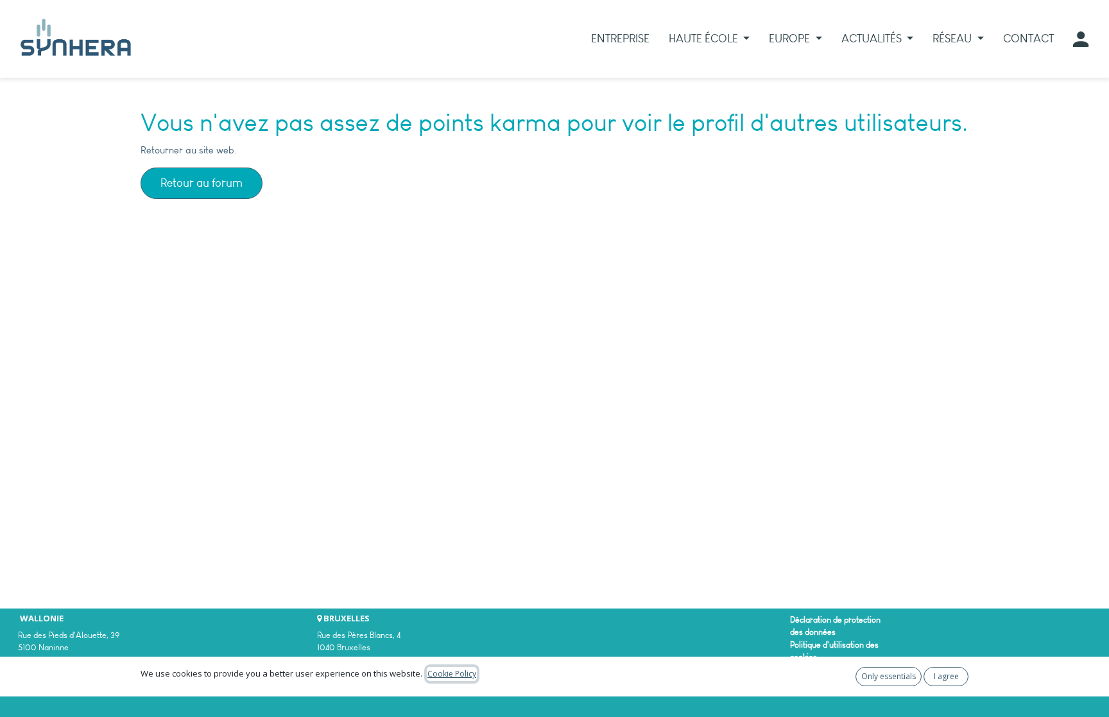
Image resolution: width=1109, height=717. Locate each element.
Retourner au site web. (189, 150)
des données (813, 632)
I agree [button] (946, 676)
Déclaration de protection (835, 620)
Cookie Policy (451, 673)
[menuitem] (620, 39)
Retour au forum (201, 183)
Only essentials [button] (888, 676)
